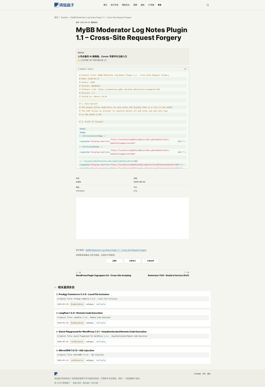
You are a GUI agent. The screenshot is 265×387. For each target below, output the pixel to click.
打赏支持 (150, 261)
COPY (185, 69)
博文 (105, 5)
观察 (135, 5)
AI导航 (151, 5)
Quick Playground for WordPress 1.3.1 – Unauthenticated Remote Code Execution (103, 331)
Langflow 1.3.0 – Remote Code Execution (81, 313)
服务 (143, 5)
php (135, 190)
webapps (80, 190)
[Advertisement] (132, 218)
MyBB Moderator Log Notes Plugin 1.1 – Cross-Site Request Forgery (116, 250)
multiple (101, 304)
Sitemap (197, 374)
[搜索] (208, 5)
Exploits (64, 17)
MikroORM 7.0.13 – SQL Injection (76, 350)
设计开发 (114, 5)
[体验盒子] (64, 5)
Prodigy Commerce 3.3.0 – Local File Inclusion (84, 294)
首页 (56, 17)
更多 (160, 5)
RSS (204, 374)
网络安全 (126, 5)
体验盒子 (66, 383)
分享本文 (132, 261)
